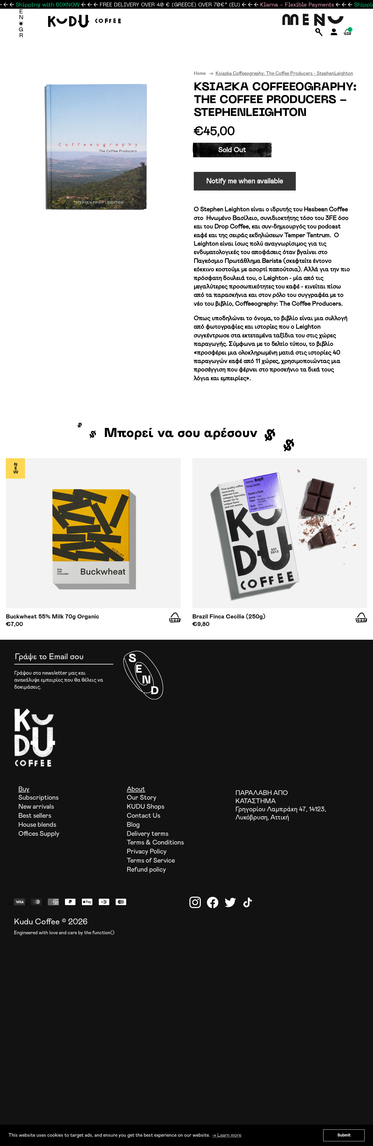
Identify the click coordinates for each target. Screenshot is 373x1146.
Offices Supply (38, 834)
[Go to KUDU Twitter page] (230, 902)
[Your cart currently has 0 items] (347, 38)
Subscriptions (38, 798)
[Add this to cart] (175, 617)
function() (103, 932)
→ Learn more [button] (226, 1135)
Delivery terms (147, 834)
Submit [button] (344, 1135)
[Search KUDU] (319, 32)
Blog (133, 825)
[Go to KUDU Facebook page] (213, 902)
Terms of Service (151, 861)
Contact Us (143, 816)
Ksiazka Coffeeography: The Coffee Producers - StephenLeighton (284, 73)
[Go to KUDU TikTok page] (248, 902)
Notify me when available (244, 181)
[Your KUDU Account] (334, 33)
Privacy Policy (147, 852)
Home (200, 73)
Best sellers (34, 816)
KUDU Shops (145, 807)
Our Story (141, 798)
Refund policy (146, 870)
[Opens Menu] (313, 20)
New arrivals (36, 807)
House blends (37, 825)
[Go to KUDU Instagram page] (195, 902)
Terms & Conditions (155, 843)
